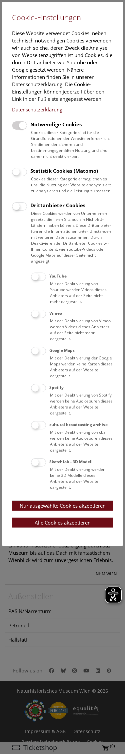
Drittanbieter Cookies (57, 205)
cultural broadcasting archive (78, 424)
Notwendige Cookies (56, 124)
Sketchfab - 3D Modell (71, 462)
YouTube (58, 276)
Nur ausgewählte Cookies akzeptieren (63, 505)
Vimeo (55, 313)
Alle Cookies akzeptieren (63, 522)
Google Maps (62, 350)
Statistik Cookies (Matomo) (64, 170)
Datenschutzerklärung (37, 109)
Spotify (56, 387)
